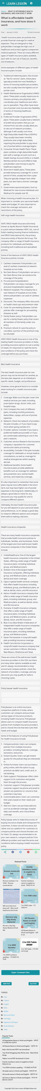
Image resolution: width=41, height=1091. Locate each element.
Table (5, 1030)
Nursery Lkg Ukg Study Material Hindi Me (10, 928)
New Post (6, 984)
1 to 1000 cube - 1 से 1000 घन (28, 906)
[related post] (11, 871)
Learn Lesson (16, 3)
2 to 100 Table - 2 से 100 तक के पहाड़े (29, 950)
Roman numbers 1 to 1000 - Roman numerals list (10, 883)
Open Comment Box (20, 972)
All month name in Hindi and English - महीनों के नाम (19, 1074)
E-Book (6, 1001)
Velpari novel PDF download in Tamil (15, 1058)
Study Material (9, 1026)
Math (5, 1008)
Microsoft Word (9, 1015)
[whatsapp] (36, 851)
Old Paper (7, 1019)
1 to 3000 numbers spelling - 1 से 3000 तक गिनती (11, 957)
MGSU (6, 1011)
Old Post (33, 984)
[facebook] (13, 851)
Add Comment (34, 32)
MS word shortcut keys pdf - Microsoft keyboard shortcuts (10, 908)
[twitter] (20, 851)
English (6, 1004)
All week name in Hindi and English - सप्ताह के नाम (19, 1071)
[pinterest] (28, 851)
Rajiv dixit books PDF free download (15, 1050)
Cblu (5, 997)
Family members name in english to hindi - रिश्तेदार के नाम (28, 883)
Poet (2, 32)
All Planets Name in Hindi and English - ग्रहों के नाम (29, 932)
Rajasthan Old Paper (11, 1022)
